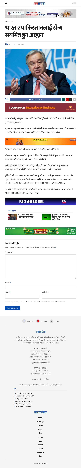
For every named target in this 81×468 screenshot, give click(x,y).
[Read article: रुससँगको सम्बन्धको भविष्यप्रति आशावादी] (12, 217)
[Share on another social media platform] (74, 99)
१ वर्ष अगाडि (21, 44)
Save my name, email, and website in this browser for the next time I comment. (38, 302)
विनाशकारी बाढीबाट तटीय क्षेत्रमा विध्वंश (23, 407)
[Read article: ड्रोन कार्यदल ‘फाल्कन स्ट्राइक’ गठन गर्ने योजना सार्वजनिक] (46, 217)
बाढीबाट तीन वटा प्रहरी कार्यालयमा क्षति (23, 404)
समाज (41, 441)
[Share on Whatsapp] (63, 99)
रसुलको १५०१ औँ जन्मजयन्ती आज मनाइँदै (23, 401)
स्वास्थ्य (40, 448)
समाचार (11, 21)
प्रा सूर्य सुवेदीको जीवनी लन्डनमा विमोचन (24, 393)
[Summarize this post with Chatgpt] (70, 99)
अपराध (40, 437)
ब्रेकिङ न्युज (40, 421)
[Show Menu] (6, 3)
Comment (9, 252)
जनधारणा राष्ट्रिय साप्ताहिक (42, 463)
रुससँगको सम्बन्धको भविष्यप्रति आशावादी (25, 216)
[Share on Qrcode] (67, 99)
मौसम (40, 456)
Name (8, 282)
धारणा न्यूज (12, 44)
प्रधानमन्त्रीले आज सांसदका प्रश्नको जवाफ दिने (24, 396)
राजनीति (40, 425)
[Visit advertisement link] (40, 15)
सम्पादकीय (40, 452)
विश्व (40, 433)
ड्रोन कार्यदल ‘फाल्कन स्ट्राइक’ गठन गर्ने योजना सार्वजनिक (61, 217)
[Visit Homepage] (39, 3)
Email (7, 292)
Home (6, 21)
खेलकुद (40, 429)
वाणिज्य (40, 444)
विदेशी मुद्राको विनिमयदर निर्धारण (22, 399)
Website (45, 292)
